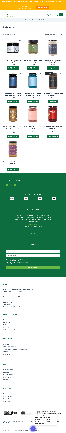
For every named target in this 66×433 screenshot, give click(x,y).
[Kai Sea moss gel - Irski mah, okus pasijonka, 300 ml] (13, 149)
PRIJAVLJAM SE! (33, 267)
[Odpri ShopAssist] (33, 428)
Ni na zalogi (53, 101)
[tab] (31, 233)
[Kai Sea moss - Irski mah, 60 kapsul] (13, 47)
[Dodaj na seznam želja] (20, 40)
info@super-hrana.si (14, 306)
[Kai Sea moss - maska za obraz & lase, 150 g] (33, 47)
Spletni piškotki (26, 430)
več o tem (12, 263)
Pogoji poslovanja (35, 430)
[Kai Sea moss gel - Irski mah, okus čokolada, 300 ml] (53, 80)
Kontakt (7, 354)
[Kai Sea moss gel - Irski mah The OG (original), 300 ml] (53, 47)
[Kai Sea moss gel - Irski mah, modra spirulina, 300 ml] (33, 80)
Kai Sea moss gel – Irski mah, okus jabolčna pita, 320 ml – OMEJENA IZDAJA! (12, 128)
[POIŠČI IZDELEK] (51, 15)
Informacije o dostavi (11, 346)
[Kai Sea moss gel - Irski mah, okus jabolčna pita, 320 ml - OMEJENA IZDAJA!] (13, 114)
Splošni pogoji (9, 351)
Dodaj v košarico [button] (13, 68)
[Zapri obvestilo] (57, 414)
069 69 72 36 (12, 304)
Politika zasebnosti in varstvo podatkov (16, 349)
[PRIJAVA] (48, 15)
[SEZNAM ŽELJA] (55, 15)
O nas (7, 344)
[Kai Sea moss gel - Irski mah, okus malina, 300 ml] (53, 114)
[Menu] (61, 14)
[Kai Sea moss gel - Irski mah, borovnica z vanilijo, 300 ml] (13, 80)
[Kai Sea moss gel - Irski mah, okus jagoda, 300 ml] (33, 114)
